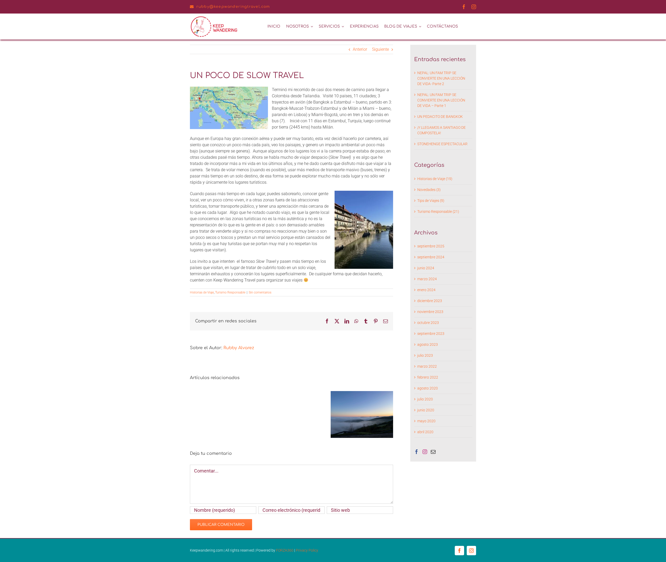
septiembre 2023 (430, 333)
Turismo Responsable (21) (438, 211)
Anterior (360, 49)
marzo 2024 (427, 279)
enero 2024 (426, 290)
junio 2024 (425, 268)
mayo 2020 (426, 421)
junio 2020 (425, 410)
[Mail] (433, 451)
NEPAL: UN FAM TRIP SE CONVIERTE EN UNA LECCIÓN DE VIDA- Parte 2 (441, 78)
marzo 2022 (427, 366)
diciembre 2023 (429, 301)
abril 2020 (425, 432)
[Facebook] (416, 451)
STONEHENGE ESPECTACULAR (442, 144)
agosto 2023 (427, 344)
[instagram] (473, 6)
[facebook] (464, 6)
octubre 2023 (428, 323)
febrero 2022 (427, 377)
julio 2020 (425, 399)
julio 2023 (425, 355)
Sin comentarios (260, 292)
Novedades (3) (429, 190)
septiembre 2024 (430, 257)
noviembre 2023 (430, 312)
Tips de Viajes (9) (430, 201)
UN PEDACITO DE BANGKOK (440, 116)
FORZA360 (285, 550)
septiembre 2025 (430, 246)
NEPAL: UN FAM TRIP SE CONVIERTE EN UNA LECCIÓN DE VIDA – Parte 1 (441, 100)
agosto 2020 (427, 388)
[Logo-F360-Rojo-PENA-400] (214, 17)
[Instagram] (424, 451)
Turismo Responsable (230, 292)
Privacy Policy (307, 550)
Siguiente (380, 49)
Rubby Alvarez (238, 348)
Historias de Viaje (202, 292)
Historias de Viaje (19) (434, 179)
